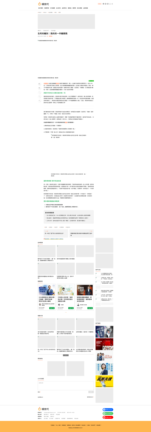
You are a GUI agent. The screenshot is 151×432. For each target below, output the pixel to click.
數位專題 (79, 8)
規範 (39, 392)
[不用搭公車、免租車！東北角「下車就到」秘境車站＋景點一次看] (98, 278)
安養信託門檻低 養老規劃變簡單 (54, 205)
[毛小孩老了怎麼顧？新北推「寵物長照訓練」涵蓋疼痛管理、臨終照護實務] (98, 283)
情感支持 (68, 227)
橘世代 (39, 30)
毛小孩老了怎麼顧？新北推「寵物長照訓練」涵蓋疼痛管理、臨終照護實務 (107, 282)
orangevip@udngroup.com (50, 412)
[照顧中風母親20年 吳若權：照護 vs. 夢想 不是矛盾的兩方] (66, 324)
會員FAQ (52, 416)
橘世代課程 (46, 416)
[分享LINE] (39, 87)
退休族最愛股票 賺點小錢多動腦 (66, 259)
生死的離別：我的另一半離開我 (84, 332)
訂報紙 (88, 425)
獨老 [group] (60, 12)
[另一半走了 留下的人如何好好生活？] (46, 342)
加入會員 (46, 418)
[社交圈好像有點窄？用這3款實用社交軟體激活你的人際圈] (85, 342)
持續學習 (46, 8)
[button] (112, 4)
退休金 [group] (45, 12)
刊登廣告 (52, 425)
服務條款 (69, 425)
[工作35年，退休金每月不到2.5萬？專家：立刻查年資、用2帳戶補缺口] (98, 295)
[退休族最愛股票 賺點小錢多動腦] (66, 251)
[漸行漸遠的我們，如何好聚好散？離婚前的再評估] (46, 324)
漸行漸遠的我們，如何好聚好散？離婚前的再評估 (46, 332)
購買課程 (99, 3)
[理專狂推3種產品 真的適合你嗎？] (46, 269)
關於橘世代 (46, 414)
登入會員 (51, 418)
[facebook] (103, 4)
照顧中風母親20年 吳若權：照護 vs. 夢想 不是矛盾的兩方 (65, 332)
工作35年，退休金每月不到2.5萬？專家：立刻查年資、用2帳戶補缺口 (107, 295)
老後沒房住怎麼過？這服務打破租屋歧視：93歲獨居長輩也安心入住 (107, 291)
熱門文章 (98, 269)
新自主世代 (46, 30)
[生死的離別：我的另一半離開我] (85, 324)
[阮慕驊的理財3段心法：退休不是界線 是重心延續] (66, 269)
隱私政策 (76, 418)
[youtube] (108, 4)
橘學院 (74, 8)
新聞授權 (64, 425)
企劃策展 (85, 8)
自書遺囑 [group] (50, 12)
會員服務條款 (70, 418)
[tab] (65, 312)
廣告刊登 (52, 414)
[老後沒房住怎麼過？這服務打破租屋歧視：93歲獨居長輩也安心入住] (98, 291)
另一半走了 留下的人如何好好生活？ (46, 350)
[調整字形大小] (39, 100)
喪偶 (46, 227)
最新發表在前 (90, 397)
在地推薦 (52, 8)
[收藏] (39, 96)
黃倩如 (50, 227)
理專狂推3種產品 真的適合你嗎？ (46, 277)
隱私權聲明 (78, 425)
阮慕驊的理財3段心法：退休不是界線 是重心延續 (65, 277)
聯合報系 (83, 425)
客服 (59, 425)
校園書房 (62, 227)
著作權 (73, 425)
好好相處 (53, 30)
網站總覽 (98, 425)
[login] (110, 4)
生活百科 (58, 8)
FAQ (57, 425)
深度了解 (52, 308)
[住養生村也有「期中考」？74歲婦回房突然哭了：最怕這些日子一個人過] (98, 300)
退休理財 (40, 8)
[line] (106, 4)
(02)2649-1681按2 (61, 412)
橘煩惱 (69, 8)
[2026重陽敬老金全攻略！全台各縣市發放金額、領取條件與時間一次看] (98, 274)
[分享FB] (39, 83)
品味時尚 (64, 8)
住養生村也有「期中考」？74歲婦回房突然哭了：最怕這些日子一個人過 (107, 299)
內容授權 (58, 414)
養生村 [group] (40, 12)
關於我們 (93, 425)
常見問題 (63, 418)
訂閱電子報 (57, 418)
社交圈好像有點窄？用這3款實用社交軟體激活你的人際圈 (84, 350)
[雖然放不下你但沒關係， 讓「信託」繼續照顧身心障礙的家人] (46, 251)
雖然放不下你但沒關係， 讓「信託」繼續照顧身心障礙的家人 (62, 207)
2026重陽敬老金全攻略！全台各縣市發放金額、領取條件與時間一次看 (107, 274)
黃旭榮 (56, 227)
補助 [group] (56, 12)
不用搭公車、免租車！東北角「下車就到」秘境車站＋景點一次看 (107, 278)
